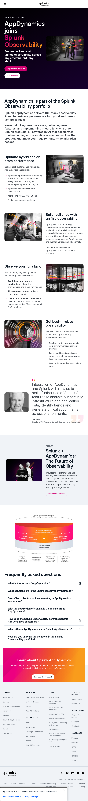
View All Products (32, 711)
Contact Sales (77, 699)
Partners (6, 715)
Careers (6, 702)
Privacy (13, 784)
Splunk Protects (9, 724)
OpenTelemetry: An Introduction (56, 709)
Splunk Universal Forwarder (55, 702)
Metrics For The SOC (56, 714)
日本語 (74, 747)
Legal (5, 784)
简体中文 (75, 756)
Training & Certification (34, 732)
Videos (28, 741)
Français (75, 742)
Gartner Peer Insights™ (76, 716)
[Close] (64, 790)
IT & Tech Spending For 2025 (58, 741)
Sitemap (22, 784)
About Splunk (8, 697)
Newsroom (7, 711)
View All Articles (54, 746)
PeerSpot (75, 722)
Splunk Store (30, 736)
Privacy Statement (11, 797)
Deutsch (75, 738)
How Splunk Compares (11, 706)
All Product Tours (32, 702)
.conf (27, 723)
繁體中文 (75, 760)
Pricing (28, 706)
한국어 (74, 751)
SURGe (5, 729)
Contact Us (76, 704)
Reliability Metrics (55, 729)
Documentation (31, 727)
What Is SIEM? (54, 697)
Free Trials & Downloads (35, 697)
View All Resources (33, 745)
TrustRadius (76, 726)
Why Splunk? (8, 733)
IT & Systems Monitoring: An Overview (58, 724)
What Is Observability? (57, 719)
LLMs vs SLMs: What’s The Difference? (57, 734)
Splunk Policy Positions (11, 720)
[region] (33, 794)
